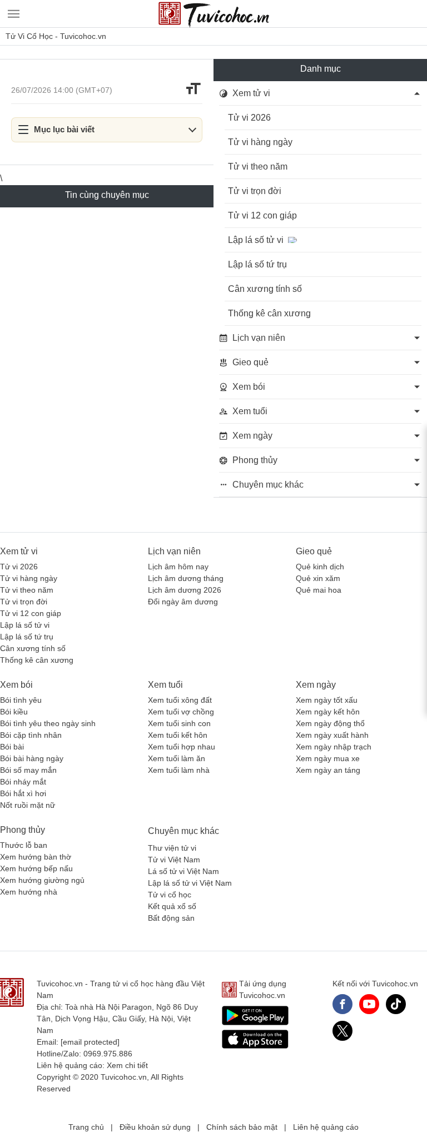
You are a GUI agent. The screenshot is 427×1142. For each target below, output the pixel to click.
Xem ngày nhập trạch (333, 746)
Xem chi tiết (127, 1065)
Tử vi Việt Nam (174, 859)
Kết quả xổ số (172, 906)
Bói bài (12, 746)
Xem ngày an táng (328, 770)
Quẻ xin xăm (318, 578)
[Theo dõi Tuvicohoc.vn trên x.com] (342, 1031)
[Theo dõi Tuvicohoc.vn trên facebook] (342, 1004)
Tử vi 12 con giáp (262, 215)
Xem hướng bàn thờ (35, 856)
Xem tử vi (19, 551)
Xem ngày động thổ (330, 723)
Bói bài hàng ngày (31, 758)
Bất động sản (171, 917)
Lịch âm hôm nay (178, 566)
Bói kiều (14, 711)
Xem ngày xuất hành (332, 735)
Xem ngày (316, 684)
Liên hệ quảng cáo (326, 1127)
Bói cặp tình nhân (31, 735)
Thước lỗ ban (23, 845)
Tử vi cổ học (169, 894)
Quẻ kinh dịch (320, 566)
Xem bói (16, 684)
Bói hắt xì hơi (23, 793)
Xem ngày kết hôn (328, 711)
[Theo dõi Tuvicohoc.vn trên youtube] (369, 1004)
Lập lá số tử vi (256, 240)
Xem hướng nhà (28, 891)
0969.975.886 (107, 1053)
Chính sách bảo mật (241, 1127)
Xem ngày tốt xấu (327, 700)
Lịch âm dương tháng (186, 578)
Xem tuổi (165, 684)
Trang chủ (86, 1127)
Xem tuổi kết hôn (177, 735)
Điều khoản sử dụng (155, 1127)
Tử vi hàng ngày (260, 142)
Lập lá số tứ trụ (257, 264)
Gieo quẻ (314, 551)
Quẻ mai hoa (318, 589)
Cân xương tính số (265, 289)
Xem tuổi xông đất (180, 700)
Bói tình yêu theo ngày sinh (48, 723)
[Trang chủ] (213, 14)
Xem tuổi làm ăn (176, 758)
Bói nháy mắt (23, 781)
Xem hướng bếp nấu (36, 868)
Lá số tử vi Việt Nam (183, 871)
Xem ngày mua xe (328, 758)
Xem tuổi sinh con (179, 723)
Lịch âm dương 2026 (184, 589)
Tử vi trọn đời (254, 191)
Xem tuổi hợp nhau (181, 746)
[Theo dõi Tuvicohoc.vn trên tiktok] (396, 1004)
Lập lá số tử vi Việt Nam (190, 882)
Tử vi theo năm (257, 166)
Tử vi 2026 (249, 117)
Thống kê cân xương (269, 313)
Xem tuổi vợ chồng (181, 711)
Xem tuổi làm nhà (179, 770)
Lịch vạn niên (174, 551)
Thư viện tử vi (172, 847)
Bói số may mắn (28, 770)
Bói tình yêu (21, 700)
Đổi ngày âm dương (183, 601)
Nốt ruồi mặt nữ (27, 805)
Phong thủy (22, 830)
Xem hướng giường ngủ (42, 880)
